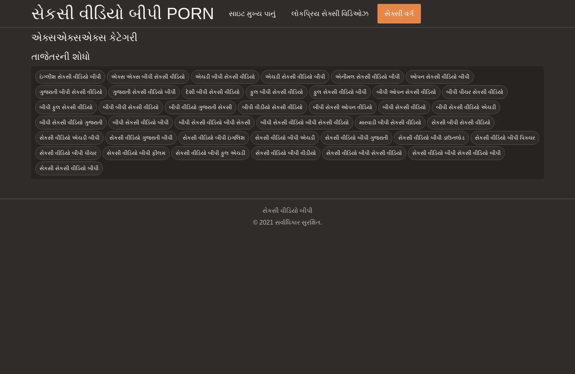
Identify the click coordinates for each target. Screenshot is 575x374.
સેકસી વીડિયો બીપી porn (122, 13)
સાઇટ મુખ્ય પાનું (252, 14)
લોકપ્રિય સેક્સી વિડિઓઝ (329, 14)
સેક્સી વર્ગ (399, 14)
